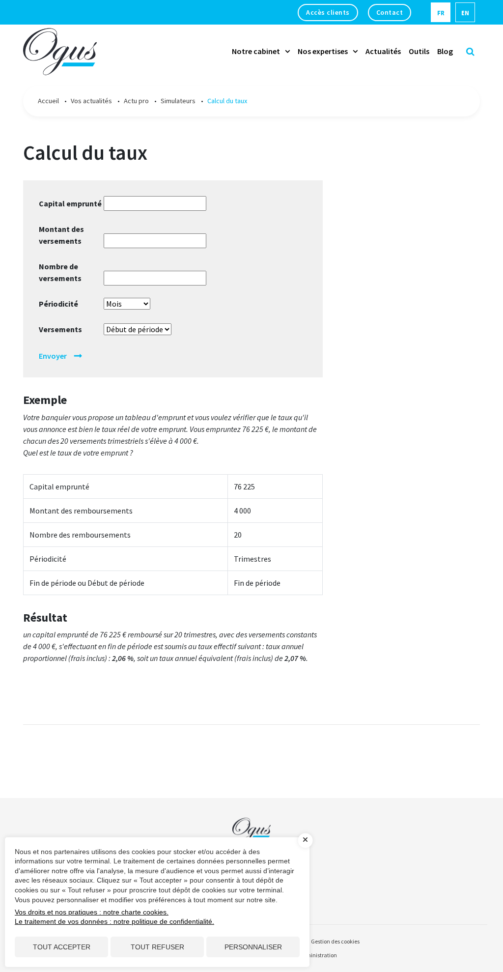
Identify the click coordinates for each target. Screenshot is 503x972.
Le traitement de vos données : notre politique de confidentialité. (114, 921)
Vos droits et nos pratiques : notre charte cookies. (91, 912)
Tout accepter (61, 947)
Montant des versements (61, 235)
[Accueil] (251, 824)
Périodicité (58, 304)
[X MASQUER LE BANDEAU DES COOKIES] (305, 840)
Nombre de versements (60, 272)
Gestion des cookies (335, 941)
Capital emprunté (70, 203)
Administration (318, 955)
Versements (60, 329)
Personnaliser (253, 947)
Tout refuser (157, 947)
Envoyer (53, 356)
